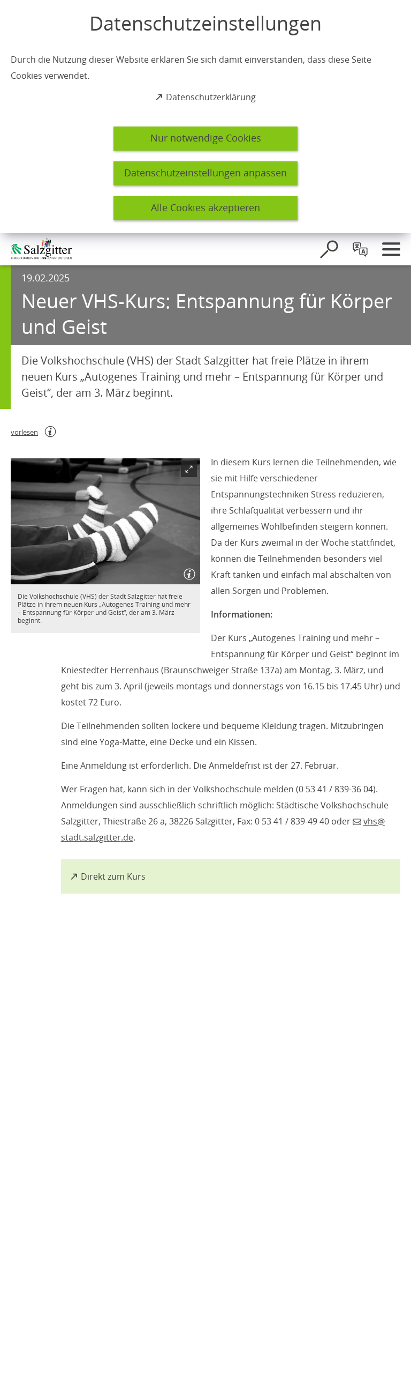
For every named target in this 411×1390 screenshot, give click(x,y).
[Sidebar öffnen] (391, 249)
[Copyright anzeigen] (187, 571)
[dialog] (205, 116)
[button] (105, 521)
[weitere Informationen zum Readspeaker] (50, 431)
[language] (360, 249)
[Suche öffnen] (329, 249)
